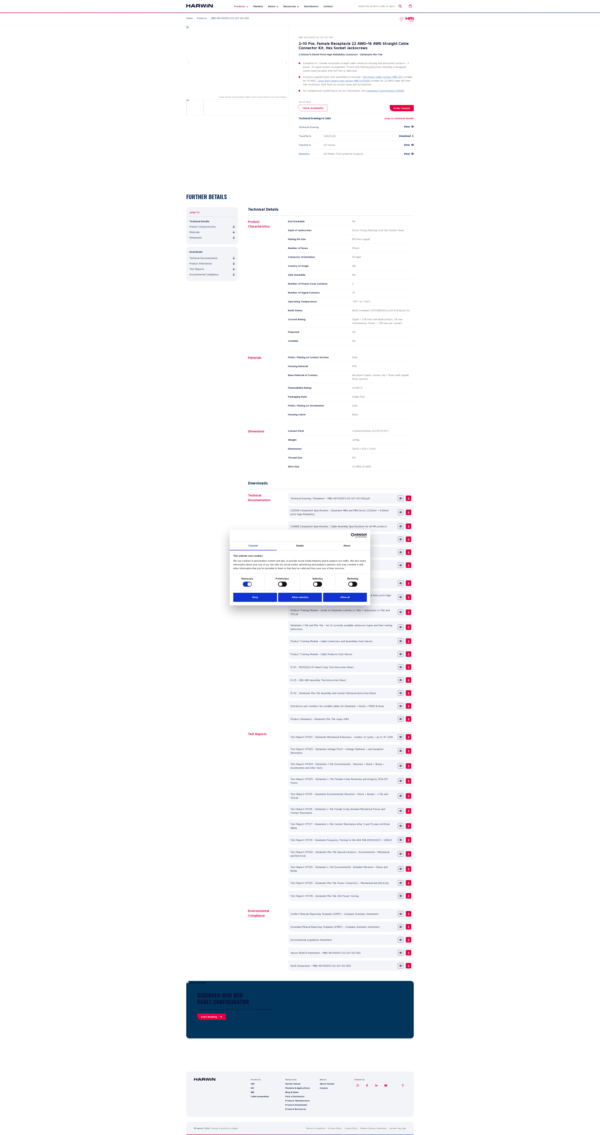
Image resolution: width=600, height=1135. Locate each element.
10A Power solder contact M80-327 (382, 76)
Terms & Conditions (315, 1128)
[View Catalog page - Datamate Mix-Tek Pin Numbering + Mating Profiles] (400, 583)
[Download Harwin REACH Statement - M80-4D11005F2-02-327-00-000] (408, 952)
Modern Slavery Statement (373, 1128)
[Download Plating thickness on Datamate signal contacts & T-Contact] (408, 552)
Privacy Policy (335, 1128)
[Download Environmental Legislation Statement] (408, 939)
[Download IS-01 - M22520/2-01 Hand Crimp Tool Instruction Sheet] (408, 667)
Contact (328, 6)
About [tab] (346, 545)
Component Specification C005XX (385, 90)
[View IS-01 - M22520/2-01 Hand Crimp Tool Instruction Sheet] (400, 667)
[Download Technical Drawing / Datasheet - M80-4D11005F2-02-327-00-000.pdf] (408, 498)
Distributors (311, 6)
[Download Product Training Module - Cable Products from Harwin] (408, 654)
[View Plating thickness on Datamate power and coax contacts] (400, 565)
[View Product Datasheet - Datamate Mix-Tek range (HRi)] (400, 719)
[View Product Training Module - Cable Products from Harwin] (400, 654)
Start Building (209, 1016)
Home (189, 18)
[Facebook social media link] (367, 1085)
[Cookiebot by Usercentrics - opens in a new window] (353, 535)
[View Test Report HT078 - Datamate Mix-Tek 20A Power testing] (400, 896)
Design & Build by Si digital (225, 1128)
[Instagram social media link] (357, 1085)
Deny (255, 597)
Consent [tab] (253, 545)
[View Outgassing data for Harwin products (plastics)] (400, 539)
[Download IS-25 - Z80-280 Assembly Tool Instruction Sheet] (408, 680)
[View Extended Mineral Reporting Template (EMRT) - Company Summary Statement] (400, 927)
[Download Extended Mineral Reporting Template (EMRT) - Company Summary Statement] (408, 927)
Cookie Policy (351, 1128)
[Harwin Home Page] (197, 6)
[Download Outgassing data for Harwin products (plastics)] (408, 539)
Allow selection (300, 597)
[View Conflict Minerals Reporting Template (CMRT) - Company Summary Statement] (400, 914)
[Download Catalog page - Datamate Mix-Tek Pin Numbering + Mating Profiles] (408, 583)
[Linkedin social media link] (376, 1085)
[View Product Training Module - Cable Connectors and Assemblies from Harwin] (400, 641)
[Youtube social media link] (385, 1085)
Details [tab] (300, 545)
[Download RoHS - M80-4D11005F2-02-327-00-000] (408, 965)
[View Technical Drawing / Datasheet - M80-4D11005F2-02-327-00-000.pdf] (400, 498)
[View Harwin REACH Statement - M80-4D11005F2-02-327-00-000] (400, 952)
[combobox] (379, 6)
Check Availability (312, 108)
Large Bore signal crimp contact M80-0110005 (344, 80)
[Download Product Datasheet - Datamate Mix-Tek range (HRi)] (408, 719)
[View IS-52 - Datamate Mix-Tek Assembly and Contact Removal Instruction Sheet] (400, 693)
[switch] (282, 584)
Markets (258, 6)
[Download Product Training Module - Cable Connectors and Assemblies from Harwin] (408, 641)
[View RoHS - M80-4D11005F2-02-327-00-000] (400, 965)
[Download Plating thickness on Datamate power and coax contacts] (408, 565)
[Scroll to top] (403, 1085)
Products (202, 18)
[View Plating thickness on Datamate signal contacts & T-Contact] (400, 552)
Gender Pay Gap (397, 1128)
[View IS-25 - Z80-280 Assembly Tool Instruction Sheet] (400, 680)
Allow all (345, 597)
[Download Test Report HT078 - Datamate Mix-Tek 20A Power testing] (408, 896)
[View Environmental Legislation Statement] (400, 939)
